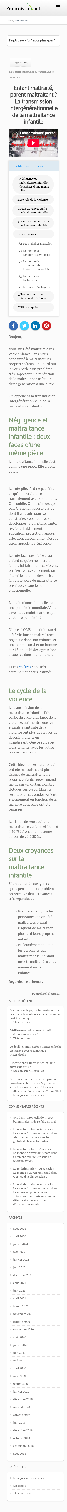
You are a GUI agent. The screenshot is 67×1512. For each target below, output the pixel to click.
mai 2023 (19, 1252)
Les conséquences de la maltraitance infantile (34, 223)
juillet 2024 (20, 1244)
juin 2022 (19, 1267)
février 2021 (21, 1306)
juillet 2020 (20, 1345)
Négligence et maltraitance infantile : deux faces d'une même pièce (34, 184)
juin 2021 (19, 1291)
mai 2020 (19, 1360)
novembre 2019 (23, 1407)
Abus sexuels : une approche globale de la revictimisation (31, 1139)
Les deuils (19, 1054)
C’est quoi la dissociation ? (30, 1176)
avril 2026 (19, 1236)
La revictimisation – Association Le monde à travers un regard (33, 1131)
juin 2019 (19, 1422)
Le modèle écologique (37, 287)
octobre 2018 (21, 1438)
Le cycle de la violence (33, 199)
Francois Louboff (46, 71)
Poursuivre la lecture (45, 993)
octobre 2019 (21, 1415)
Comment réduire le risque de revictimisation (32, 1159)
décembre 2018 (23, 1430)
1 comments (14, 77)
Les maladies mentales (37, 243)
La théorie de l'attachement (32, 278)
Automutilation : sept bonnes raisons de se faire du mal (34, 1119)
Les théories (28, 234)
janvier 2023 (21, 1260)
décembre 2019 (23, 1399)
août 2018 (19, 1454)
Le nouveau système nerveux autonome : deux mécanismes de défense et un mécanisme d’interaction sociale (34, 1198)
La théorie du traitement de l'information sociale (36, 265)
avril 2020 (19, 1368)
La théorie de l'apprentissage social (36, 253)
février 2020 (21, 1384)
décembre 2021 (23, 1275)
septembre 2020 (23, 1329)
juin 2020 (19, 1353)
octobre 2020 (21, 1322)
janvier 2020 (21, 1391)
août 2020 (19, 1337)
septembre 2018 (23, 1446)
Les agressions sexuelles (28, 1071)
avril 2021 (19, 1298)
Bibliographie (29, 307)
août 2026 (19, 1228)
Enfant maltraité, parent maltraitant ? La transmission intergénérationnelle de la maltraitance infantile (33, 104)
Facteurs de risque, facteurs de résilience (33, 296)
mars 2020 (20, 1376)
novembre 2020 (23, 1314)
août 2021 (19, 1283)
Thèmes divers (22, 1022)
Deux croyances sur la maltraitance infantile (33, 210)
